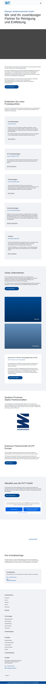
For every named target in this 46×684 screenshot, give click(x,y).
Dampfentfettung (8, 623)
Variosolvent (7, 628)
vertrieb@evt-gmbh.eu (11, 580)
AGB (19, 682)
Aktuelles (7, 602)
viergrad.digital (35, 682)
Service (6, 600)
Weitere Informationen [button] (23, 512)
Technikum (7, 597)
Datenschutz (15, 682)
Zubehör (6, 649)
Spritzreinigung (8, 621)
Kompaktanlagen (8, 640)
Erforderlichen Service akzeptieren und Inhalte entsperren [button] (32, 509)
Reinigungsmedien (9, 619)
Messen (6, 604)
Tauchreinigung (8, 625)
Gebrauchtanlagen (9, 647)
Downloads (7, 606)
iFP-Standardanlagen (9, 642)
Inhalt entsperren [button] (14, 509)
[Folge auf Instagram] (5, 671)
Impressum (10, 682)
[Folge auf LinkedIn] (8, 671)
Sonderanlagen (8, 644)
